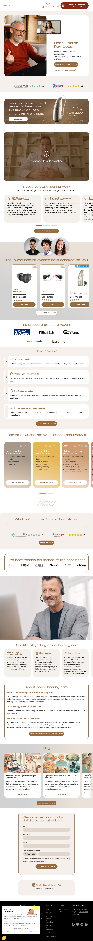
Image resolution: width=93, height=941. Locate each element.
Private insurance (49, 933)
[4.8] (27, 86)
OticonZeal (44, 290)
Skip (8, 932)
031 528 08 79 (83, 912)
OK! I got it (33, 932)
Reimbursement (51, 936)
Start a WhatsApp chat (79, 914)
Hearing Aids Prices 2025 (50, 921)
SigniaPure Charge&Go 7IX (78, 293)
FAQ (60, 914)
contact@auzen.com (82, 909)
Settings (21, 932)
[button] (4, 938)
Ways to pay (49, 929)
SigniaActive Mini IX (18, 290)
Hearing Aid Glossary (49, 917)
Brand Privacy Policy (62, 859)
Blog (47, 909)
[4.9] (66, 86)
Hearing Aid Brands (49, 913)
